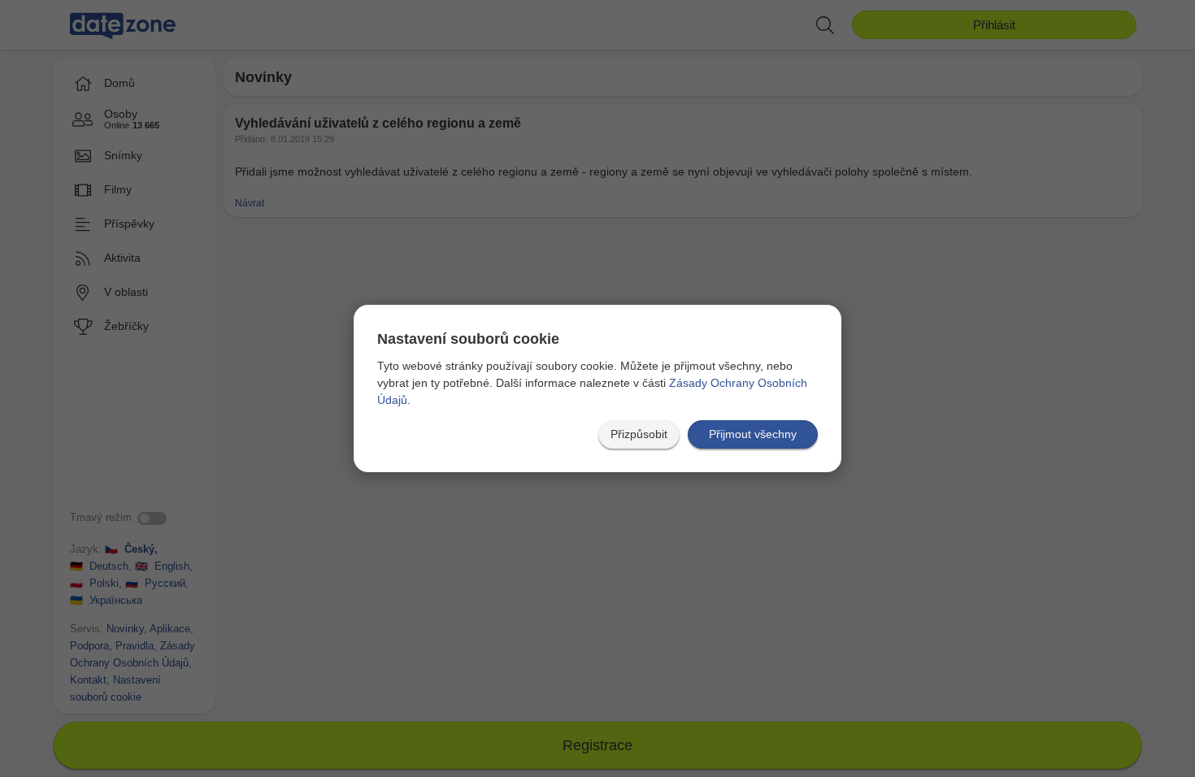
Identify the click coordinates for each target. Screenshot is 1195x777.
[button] (639, 434)
